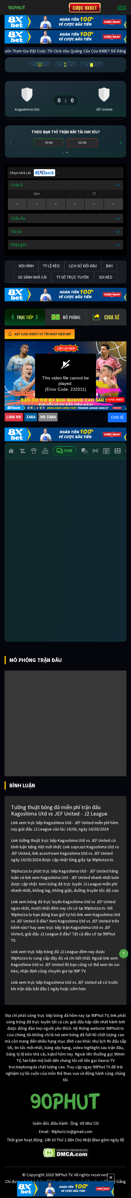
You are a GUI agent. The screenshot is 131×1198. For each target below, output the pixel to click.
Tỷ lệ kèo (51, 265)
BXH (109, 265)
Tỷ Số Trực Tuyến (72, 277)
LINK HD (13, 417)
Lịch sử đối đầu (83, 265)
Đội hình (26, 265)
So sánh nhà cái (32, 277)
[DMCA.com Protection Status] (65, 1152)
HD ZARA (48, 417)
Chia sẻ (111, 317)
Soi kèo (105, 277)
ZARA (30, 417)
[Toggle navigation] (121, 7)
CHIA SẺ (117, 417)
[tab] (25, 317)
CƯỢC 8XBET (85, 7)
